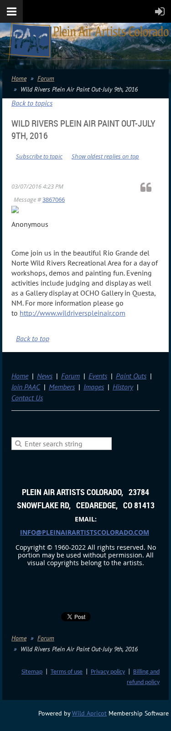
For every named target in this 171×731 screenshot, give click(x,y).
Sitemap (31, 672)
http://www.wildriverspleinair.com (72, 312)
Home (18, 78)
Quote (150, 187)
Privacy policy (108, 672)
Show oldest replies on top (105, 156)
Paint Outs (131, 375)
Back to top (32, 338)
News (44, 375)
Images (93, 386)
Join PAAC (25, 386)
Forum (45, 78)
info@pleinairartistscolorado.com (84, 532)
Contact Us (27, 397)
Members (62, 386)
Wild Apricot (89, 713)
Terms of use (67, 672)
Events (97, 375)
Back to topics (31, 102)
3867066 (53, 199)
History (123, 386)
